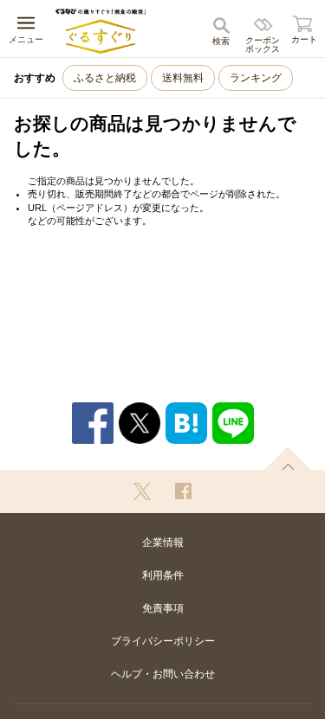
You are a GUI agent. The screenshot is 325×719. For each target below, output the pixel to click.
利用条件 (163, 575)
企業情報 (163, 542)
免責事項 (163, 608)
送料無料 (183, 78)
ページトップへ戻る (287, 458)
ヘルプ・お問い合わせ (163, 674)
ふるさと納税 (105, 78)
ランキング (256, 78)
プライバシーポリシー (163, 641)
